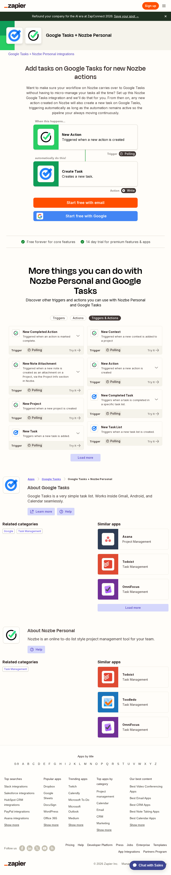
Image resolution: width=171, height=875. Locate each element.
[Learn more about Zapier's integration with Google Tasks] (11, 485)
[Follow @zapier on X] (37, 848)
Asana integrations (16, 818)
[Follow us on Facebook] (22, 848)
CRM (100, 816)
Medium (73, 818)
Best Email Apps (140, 798)
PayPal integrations (17, 811)
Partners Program (155, 851)
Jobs (130, 845)
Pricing (69, 845)
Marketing (103, 823)
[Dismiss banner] (165, 16)
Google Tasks (51, 479)
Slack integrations (16, 786)
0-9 (16, 763)
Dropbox (49, 786)
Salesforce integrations (19, 793)
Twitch (72, 786)
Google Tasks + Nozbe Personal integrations (41, 54)
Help (68, 511)
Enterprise (143, 845)
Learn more (44, 511)
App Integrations (129, 851)
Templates (160, 845)
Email (100, 809)
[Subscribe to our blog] (52, 848)
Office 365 (50, 818)
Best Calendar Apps (143, 818)
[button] (85, 216)
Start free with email (85, 202)
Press (119, 845)
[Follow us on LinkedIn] (30, 848)
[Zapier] (15, 6)
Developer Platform (100, 845)
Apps (31, 479)
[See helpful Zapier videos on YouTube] (45, 848)
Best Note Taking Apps (144, 811)
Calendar (103, 803)
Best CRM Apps (140, 804)
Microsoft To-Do (78, 799)
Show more (11, 825)
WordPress (51, 811)
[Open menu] (164, 6)
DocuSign (50, 804)
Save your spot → (126, 16)
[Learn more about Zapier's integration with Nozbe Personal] (11, 635)
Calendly (74, 793)
